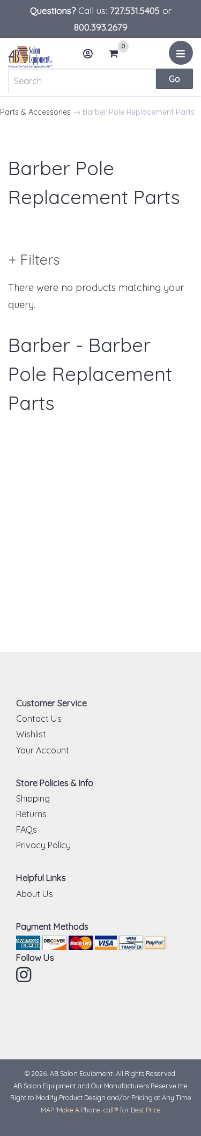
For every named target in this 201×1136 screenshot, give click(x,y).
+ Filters (34, 259)
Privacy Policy (43, 845)
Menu (181, 53)
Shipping (33, 798)
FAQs (26, 829)
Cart (116, 54)
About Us (34, 893)
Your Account (42, 750)
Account (88, 53)
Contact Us (39, 718)
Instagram (24, 974)
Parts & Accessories (35, 112)
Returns (31, 814)
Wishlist (31, 734)
